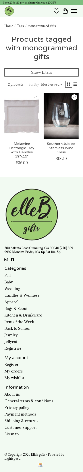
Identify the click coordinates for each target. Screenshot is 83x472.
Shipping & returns (21, 420)
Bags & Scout (15, 308)
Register (11, 364)
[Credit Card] (40, 465)
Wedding (12, 288)
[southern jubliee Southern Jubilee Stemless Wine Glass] (61, 116)
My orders (13, 371)
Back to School (17, 328)
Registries (12, 348)
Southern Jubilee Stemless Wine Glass (61, 148)
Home (8, 26)
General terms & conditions (28, 401)
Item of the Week (19, 321)
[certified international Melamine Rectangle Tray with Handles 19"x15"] (21, 116)
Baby (8, 282)
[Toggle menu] (74, 11)
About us (12, 394)
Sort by (34, 84)
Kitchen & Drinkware (23, 315)
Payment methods (20, 414)
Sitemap (11, 434)
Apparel (11, 302)
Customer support (20, 427)
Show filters (41, 72)
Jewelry (10, 335)
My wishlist (14, 377)
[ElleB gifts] (9, 10)
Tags (20, 26)
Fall (7, 275)
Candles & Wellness (21, 295)
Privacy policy (16, 407)
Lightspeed (12, 459)
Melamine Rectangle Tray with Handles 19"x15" (21, 150)
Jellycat (10, 341)
